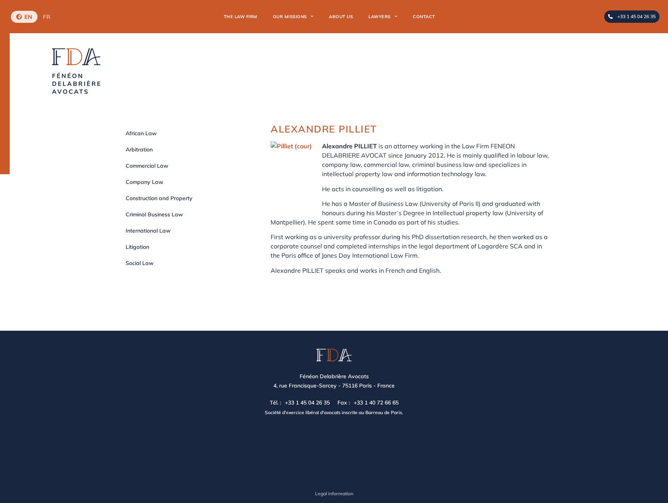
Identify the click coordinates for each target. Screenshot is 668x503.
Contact (424, 16)
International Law (148, 230)
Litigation (137, 246)
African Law (141, 133)
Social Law (139, 263)
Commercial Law (147, 165)
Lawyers (379, 16)
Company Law (144, 181)
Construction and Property (159, 198)
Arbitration (139, 149)
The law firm (240, 16)
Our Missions (290, 16)
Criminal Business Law (154, 214)
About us (341, 16)
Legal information (334, 493)
